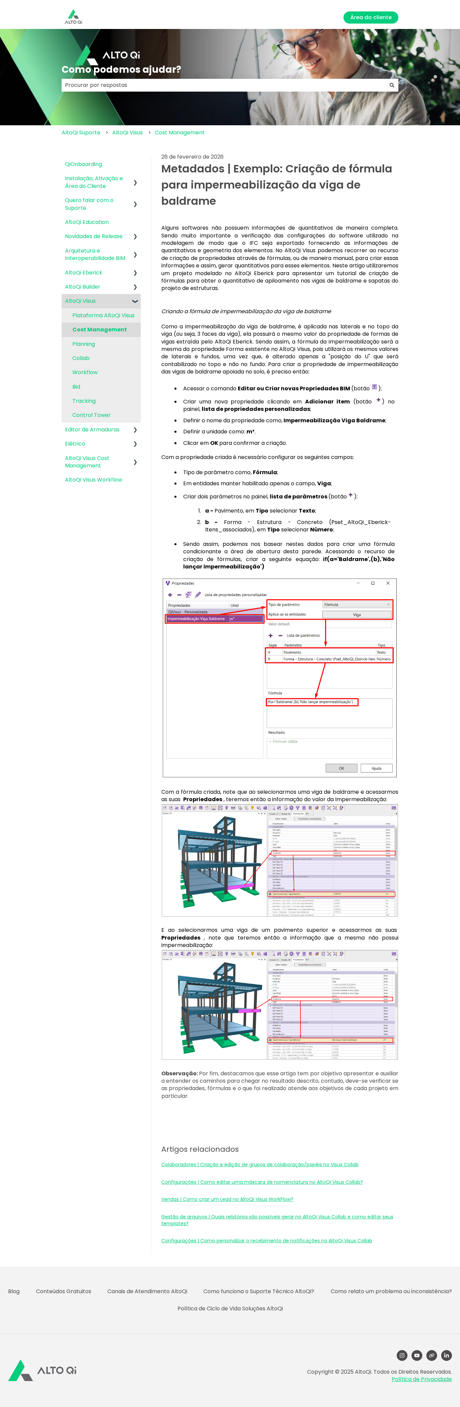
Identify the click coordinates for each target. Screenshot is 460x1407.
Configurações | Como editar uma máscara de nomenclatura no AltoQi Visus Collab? (262, 1182)
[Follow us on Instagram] (402, 1355)
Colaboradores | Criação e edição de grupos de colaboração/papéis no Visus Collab (260, 1164)
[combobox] (224, 85)
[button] (135, 179)
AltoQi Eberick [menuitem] (83, 272)
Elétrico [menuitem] (75, 444)
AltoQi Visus (127, 132)
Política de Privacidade (422, 1379)
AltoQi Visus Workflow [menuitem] (93, 480)
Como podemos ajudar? (121, 69)
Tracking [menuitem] (84, 401)
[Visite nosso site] (431, 1355)
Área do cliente (371, 17)
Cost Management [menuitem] (99, 329)
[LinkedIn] (446, 1355)
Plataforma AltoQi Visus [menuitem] (103, 315)
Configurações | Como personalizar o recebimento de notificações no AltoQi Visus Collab (266, 1240)
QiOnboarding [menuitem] (83, 164)
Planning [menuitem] (83, 344)
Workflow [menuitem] (85, 372)
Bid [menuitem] (76, 387)
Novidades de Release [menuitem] (94, 236)
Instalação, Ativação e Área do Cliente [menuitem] (94, 182)
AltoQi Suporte (81, 132)
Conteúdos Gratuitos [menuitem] (63, 1291)
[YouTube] (417, 1355)
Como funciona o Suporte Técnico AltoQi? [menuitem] (258, 1291)
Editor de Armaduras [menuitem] (92, 429)
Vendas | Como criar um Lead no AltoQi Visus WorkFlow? (227, 1199)
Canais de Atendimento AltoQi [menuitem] (147, 1291)
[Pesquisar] (392, 85)
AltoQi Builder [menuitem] (82, 287)
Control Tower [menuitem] (91, 415)
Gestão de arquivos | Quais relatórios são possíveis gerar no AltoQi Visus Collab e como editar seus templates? (277, 1220)
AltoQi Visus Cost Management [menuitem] (87, 461)
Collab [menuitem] (81, 358)
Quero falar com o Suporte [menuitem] (89, 203)
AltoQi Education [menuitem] (87, 222)
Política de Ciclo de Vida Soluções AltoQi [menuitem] (230, 1308)
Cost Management (180, 132)
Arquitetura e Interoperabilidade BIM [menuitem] (95, 254)
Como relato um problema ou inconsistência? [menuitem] (391, 1291)
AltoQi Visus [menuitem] (80, 301)
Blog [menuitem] (14, 1291)
